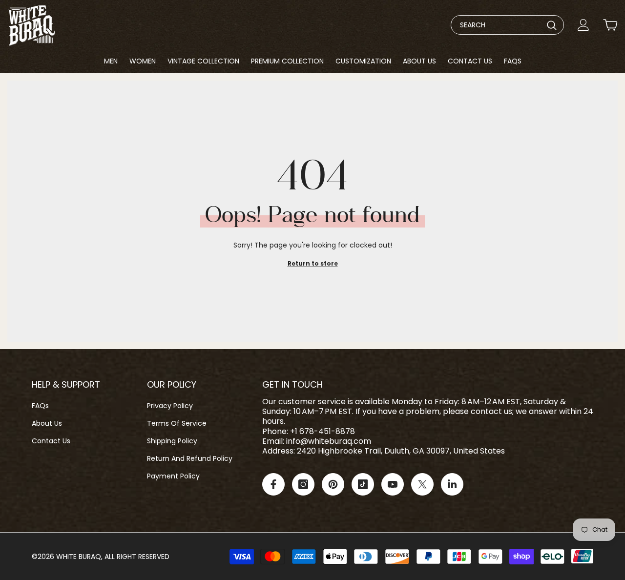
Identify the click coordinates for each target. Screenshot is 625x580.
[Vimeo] (452, 484)
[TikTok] (363, 484)
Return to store (313, 263)
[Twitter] (422, 484)
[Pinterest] (333, 484)
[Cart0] (610, 25)
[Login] (583, 25)
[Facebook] (273, 484)
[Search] (507, 25)
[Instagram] (303, 484)
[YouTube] (392, 484)
